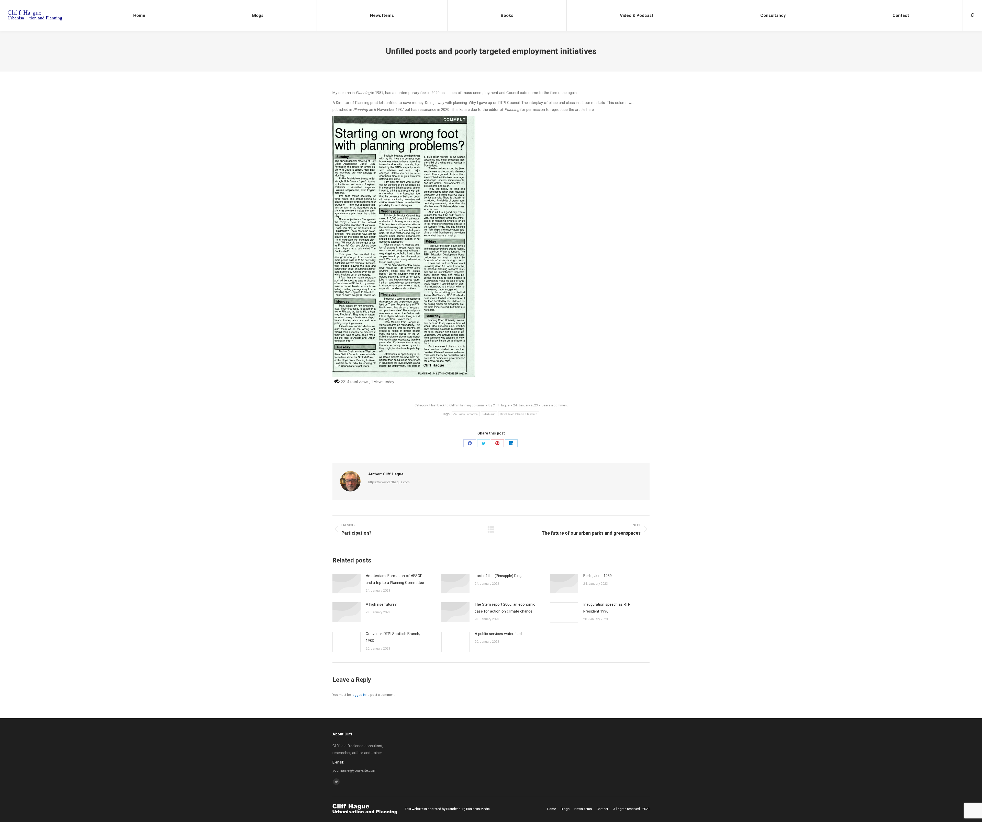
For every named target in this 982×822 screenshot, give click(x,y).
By (498, 405)
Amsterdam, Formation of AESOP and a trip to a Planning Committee (395, 579)
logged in (359, 695)
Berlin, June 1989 (597, 575)
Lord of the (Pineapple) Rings (499, 575)
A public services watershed (498, 633)
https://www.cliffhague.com (389, 482)
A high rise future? (381, 604)
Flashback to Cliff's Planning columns (457, 405)
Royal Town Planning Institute (518, 414)
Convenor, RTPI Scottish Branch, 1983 (393, 637)
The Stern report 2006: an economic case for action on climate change (505, 608)
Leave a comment (555, 405)
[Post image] (346, 583)
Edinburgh (489, 414)
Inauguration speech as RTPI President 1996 (607, 608)
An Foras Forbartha (465, 414)
